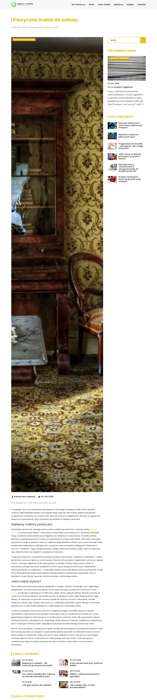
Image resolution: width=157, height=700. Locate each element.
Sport (92, 4)
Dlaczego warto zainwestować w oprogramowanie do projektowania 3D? (128, 168)
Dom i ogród (104, 4)
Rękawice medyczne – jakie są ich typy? (129, 136)
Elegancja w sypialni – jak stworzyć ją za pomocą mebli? (37, 664)
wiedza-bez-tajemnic (25, 497)
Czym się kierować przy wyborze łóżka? (86, 664)
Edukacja (118, 4)
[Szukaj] (143, 40)
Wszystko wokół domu (24, 40)
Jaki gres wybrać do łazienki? (37, 685)
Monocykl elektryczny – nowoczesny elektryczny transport (130, 125)
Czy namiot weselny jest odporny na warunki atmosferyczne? (38, 675)
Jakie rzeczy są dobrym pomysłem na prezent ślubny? (130, 156)
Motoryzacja (78, 4)
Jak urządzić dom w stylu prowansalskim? (82, 686)
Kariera (130, 4)
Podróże (141, 4)
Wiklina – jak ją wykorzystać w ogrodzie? (85, 675)
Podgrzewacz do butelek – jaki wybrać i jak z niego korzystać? (131, 146)
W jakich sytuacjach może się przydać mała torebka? (130, 179)
